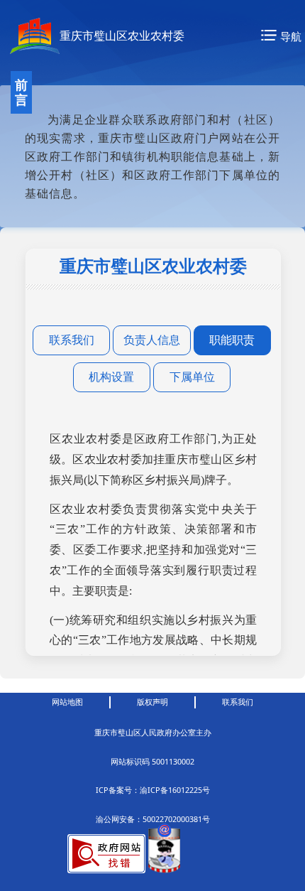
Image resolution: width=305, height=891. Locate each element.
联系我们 (237, 702)
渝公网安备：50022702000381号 (153, 819)
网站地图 (67, 702)
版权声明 (152, 702)
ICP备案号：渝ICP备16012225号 (153, 790)
